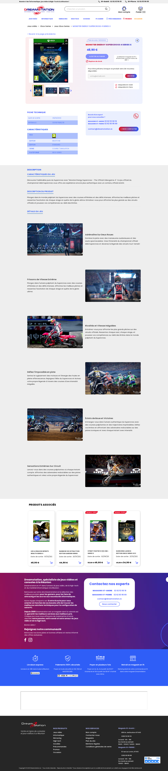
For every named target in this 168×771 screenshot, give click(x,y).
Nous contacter (129, 129)
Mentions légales (93, 744)
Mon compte (91, 732)
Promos (56, 749)
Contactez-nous (93, 735)
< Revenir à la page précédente (41, 34)
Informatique (58, 735)
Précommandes (59, 747)
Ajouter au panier (97, 56)
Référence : (32, 122)
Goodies (56, 744)
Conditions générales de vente (98, 747)
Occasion (57, 752)
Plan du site (90, 741)
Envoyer (131, 76)
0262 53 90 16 (126, 736)
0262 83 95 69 (126, 755)
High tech (57, 741)
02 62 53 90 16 (115, 1)
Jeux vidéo (57, 732)
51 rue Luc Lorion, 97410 (130, 752)
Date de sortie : (34, 118)
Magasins (90, 738)
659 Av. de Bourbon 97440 (131, 732)
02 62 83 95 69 (143, 1)
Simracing (57, 738)
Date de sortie (92, 40)
